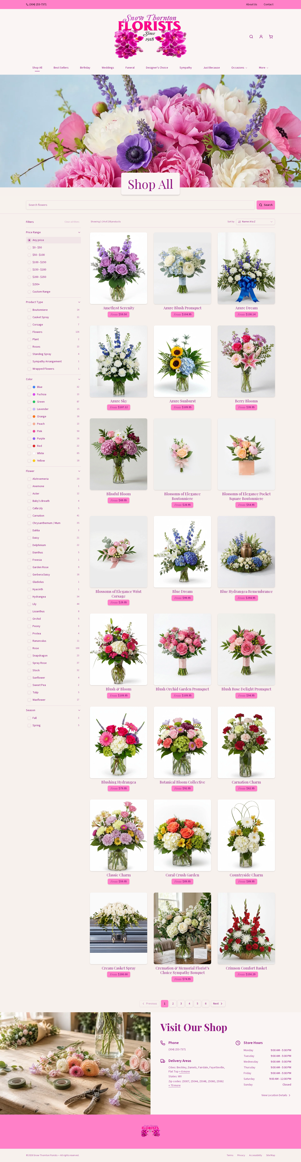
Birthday (85, 68)
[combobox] (255, 222)
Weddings (108, 68)
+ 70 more (175, 1085)
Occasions (237, 68)
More (262, 68)
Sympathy (186, 68)
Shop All (37, 68)
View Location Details (274, 1095)
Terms (230, 1155)
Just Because (211, 68)
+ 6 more (184, 1072)
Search (268, 205)
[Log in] (261, 37)
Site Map (270, 1155)
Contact (268, 4)
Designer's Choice (157, 68)
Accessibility (255, 1155)
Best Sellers (61, 68)
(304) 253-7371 (38, 4)
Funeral (130, 68)
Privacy (241, 1155)
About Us (251, 4)
